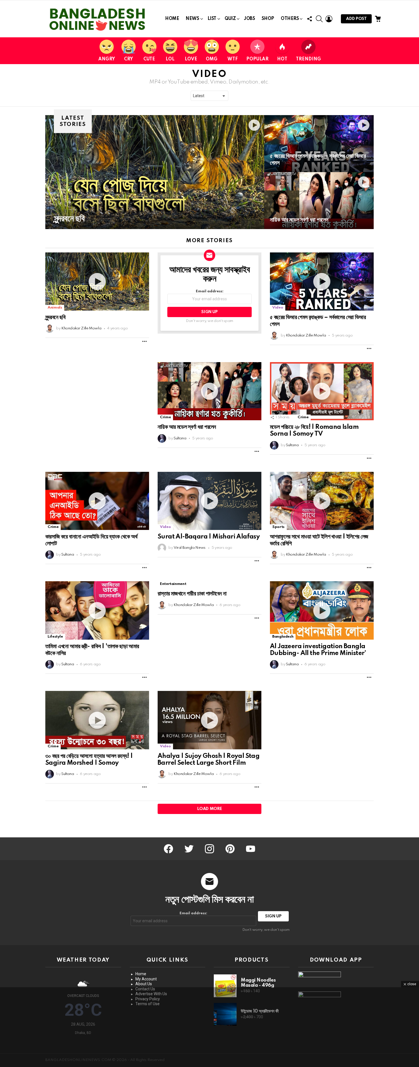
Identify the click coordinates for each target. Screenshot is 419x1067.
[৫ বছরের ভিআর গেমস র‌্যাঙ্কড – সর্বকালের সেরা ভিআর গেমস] (319, 143)
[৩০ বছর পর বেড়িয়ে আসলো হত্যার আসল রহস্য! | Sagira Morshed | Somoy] (97, 720)
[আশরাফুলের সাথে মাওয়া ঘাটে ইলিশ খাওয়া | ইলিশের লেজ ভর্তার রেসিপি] (322, 501)
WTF (232, 59)
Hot (282, 59)
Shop (268, 19)
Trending (308, 59)
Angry (106, 59)
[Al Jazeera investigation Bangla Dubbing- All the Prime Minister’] (322, 610)
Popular (257, 59)
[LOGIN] (329, 19)
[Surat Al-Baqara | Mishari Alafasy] (209, 501)
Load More (209, 809)
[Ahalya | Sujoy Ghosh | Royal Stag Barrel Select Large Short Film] (209, 720)
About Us (143, 984)
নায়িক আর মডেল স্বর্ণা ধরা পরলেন (187, 427)
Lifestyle (55, 636)
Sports (278, 527)
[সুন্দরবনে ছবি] (154, 172)
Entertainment (173, 584)
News (192, 19)
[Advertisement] (209, 1027)
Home (172, 19)
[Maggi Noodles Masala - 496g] (225, 985)
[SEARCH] (319, 19)
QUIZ (230, 19)
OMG (211, 59)
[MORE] (144, 341)
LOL (170, 59)
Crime (165, 417)
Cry (128, 59)
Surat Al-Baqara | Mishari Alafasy (209, 537)
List (212, 19)
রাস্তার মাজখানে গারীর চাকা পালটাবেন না (192, 594)
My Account (146, 979)
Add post (356, 19)
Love (191, 59)
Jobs (249, 19)
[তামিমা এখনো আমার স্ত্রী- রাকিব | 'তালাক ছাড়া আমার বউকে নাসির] (97, 610)
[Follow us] (309, 19)
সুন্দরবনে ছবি (55, 317)
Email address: (209, 291)
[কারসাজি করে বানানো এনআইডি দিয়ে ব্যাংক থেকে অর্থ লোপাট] (97, 501)
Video (277, 307)
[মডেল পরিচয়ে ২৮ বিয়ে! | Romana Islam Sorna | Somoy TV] (322, 391)
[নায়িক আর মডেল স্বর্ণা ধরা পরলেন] (319, 200)
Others (290, 19)
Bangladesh (282, 636)
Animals (55, 307)
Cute (149, 59)
